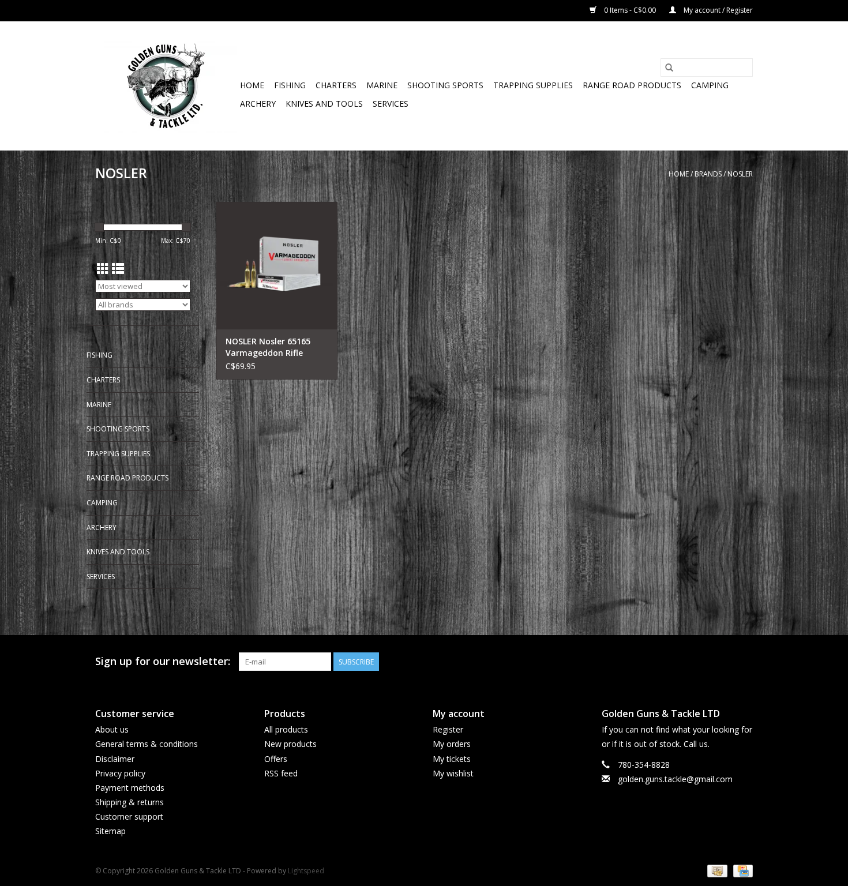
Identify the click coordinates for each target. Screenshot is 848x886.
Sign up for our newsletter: (162, 661)
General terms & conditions (146, 743)
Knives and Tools (324, 103)
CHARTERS (336, 85)
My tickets (452, 758)
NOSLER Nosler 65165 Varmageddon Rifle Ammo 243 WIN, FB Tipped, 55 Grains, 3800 (272, 347)
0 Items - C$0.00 (630, 10)
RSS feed (281, 773)
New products (290, 743)
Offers (275, 758)
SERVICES (390, 103)
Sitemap (110, 830)
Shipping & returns (129, 802)
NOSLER (740, 174)
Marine (381, 85)
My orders (452, 743)
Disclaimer (114, 758)
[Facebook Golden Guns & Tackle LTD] (743, 661)
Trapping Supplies (533, 85)
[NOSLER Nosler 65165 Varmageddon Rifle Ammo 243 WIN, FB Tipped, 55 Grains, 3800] (276, 265)
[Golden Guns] (166, 86)
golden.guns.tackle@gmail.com (675, 779)
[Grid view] (103, 269)
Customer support (129, 816)
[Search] (669, 67)
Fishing (290, 85)
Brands (708, 174)
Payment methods (129, 787)
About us (112, 729)
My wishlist (453, 773)
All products (286, 729)
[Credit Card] (741, 870)
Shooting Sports (445, 85)
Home (252, 85)
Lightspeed (306, 871)
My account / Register (717, 10)
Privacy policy (120, 773)
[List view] (118, 269)
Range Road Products (632, 85)
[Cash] (716, 870)
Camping (710, 85)
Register (448, 729)
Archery (258, 103)
